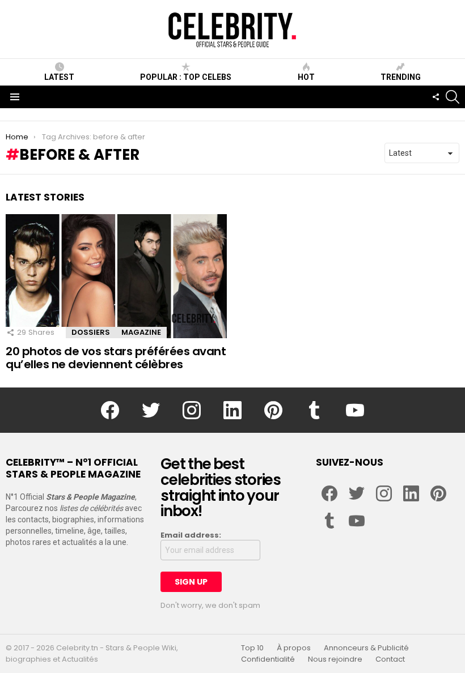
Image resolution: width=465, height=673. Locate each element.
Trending (401, 77)
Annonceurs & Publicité (366, 648)
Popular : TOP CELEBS (185, 77)
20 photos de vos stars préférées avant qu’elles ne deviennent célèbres (116, 357)
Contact (390, 659)
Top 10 (252, 648)
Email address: (190, 535)
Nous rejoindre (335, 659)
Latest (59, 77)
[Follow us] (435, 97)
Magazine (141, 332)
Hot (306, 77)
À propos (294, 648)
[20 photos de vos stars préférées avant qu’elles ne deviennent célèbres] (116, 276)
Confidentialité (268, 659)
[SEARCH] (452, 97)
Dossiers (90, 332)
